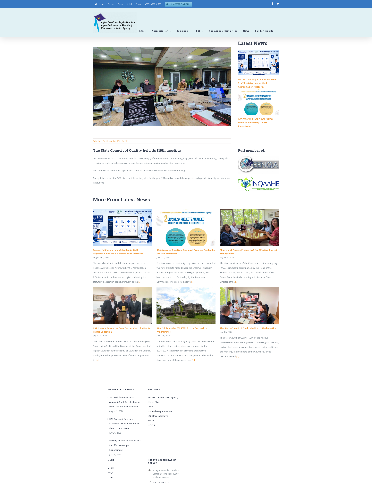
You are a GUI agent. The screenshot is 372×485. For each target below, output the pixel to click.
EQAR (110, 477)
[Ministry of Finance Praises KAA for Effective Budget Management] (249, 227)
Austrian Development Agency (163, 397)
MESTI (111, 467)
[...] (139, 281)
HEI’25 (151, 425)
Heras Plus (153, 401)
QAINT (151, 406)
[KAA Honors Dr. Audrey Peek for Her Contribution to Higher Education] (122, 305)
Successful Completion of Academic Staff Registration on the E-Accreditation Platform (257, 83)
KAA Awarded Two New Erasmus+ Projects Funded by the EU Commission (256, 122)
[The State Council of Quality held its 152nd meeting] (249, 305)
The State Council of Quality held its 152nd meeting (248, 328)
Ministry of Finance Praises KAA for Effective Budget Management (125, 445)
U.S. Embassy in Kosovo (160, 411)
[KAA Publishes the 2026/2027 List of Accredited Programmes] (186, 305)
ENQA (151, 420)
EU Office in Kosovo (158, 415)
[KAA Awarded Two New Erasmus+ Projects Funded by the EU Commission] (258, 102)
